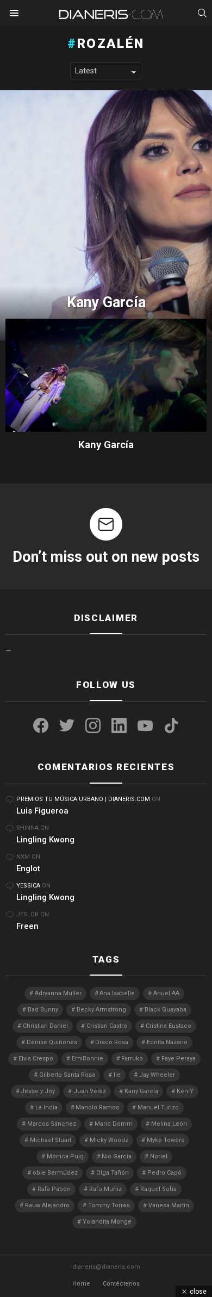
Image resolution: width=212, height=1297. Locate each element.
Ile (117, 1074)
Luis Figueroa (42, 811)
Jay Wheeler (157, 1074)
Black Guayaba (165, 1009)
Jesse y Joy (38, 1091)
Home (81, 1283)
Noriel (158, 1156)
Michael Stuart (50, 1140)
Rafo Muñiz (105, 1189)
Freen (27, 926)
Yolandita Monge (107, 1221)
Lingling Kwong (45, 840)
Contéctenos (121, 1283)
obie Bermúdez (55, 1172)
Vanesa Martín (168, 1205)
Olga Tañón (112, 1172)
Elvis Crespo (35, 1058)
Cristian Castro (106, 1025)
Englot (28, 868)
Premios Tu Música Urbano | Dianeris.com (83, 799)
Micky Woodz (109, 1140)
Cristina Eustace (168, 1025)
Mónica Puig (65, 1156)
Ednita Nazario (167, 1042)
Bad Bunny (43, 1009)
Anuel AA (166, 993)
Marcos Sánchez (51, 1123)
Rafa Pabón (54, 1189)
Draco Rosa (111, 1042)
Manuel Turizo (158, 1107)
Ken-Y (185, 1091)
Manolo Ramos (97, 1107)
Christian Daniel (45, 1025)
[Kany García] (106, 215)
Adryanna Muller (58, 993)
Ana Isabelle (117, 993)
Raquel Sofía (158, 1189)
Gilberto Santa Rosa (67, 1074)
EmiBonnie (87, 1058)
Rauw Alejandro (47, 1205)
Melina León (169, 1123)
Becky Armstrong (101, 1009)
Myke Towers (165, 1140)
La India (46, 1107)
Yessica (28, 885)
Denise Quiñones (52, 1042)
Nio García (117, 1156)
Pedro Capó (164, 1172)
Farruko (132, 1058)
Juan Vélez (89, 1091)
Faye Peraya (178, 1058)
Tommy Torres (109, 1205)
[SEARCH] (202, 13)
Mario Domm (114, 1123)
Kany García (106, 444)
